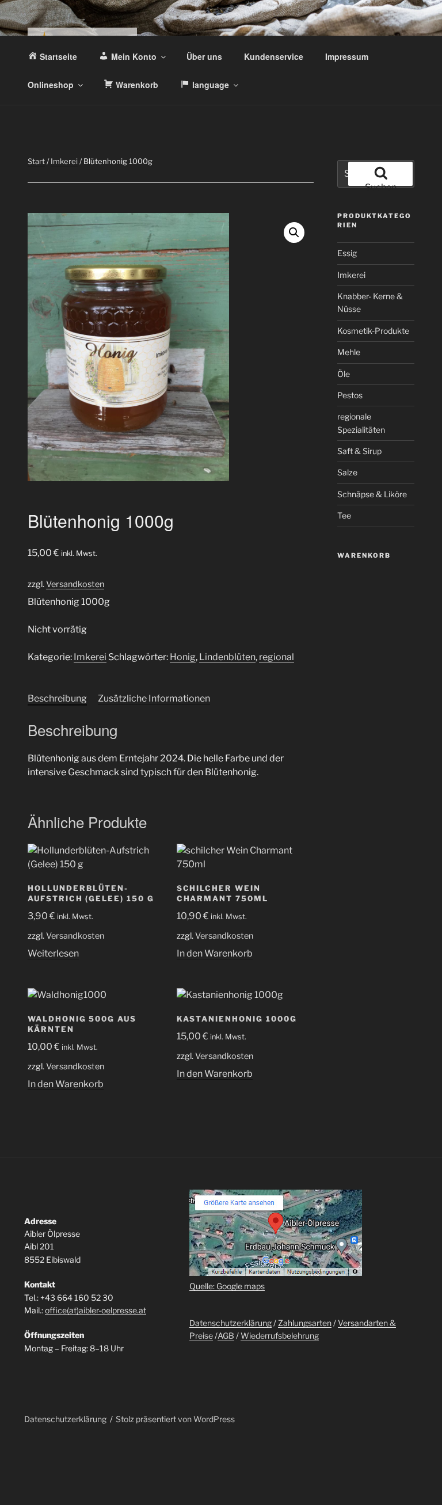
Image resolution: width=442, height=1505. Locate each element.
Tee (344, 515)
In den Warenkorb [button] (215, 953)
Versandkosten (75, 584)
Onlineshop (51, 84)
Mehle (348, 352)
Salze (347, 472)
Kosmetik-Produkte (373, 331)
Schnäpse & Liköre (372, 494)
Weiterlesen (53, 953)
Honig (183, 656)
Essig (347, 253)
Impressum (346, 56)
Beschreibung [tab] (57, 698)
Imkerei (64, 161)
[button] (294, 232)
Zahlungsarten (305, 1323)
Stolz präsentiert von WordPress (175, 1419)
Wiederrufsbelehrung (280, 1335)
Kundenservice (273, 56)
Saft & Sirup (359, 451)
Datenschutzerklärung (230, 1323)
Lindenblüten (227, 656)
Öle (343, 374)
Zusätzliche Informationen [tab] (154, 698)
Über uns (204, 56)
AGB (226, 1335)
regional (276, 656)
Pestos (350, 395)
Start (36, 161)
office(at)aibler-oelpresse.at (95, 1310)
